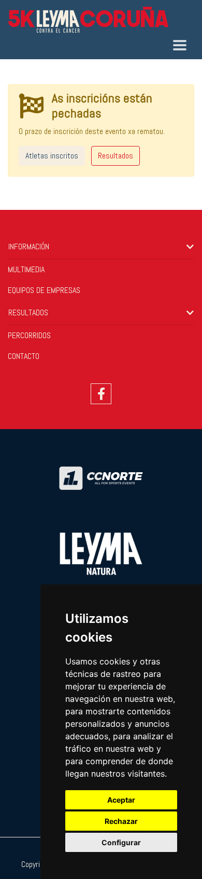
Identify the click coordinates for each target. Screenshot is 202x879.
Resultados (115, 155)
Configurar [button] (121, 842)
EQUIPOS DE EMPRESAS (44, 290)
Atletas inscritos (51, 155)
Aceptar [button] (121, 799)
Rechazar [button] (121, 821)
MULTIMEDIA (26, 269)
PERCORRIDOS (29, 335)
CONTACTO (23, 356)
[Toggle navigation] (180, 45)
